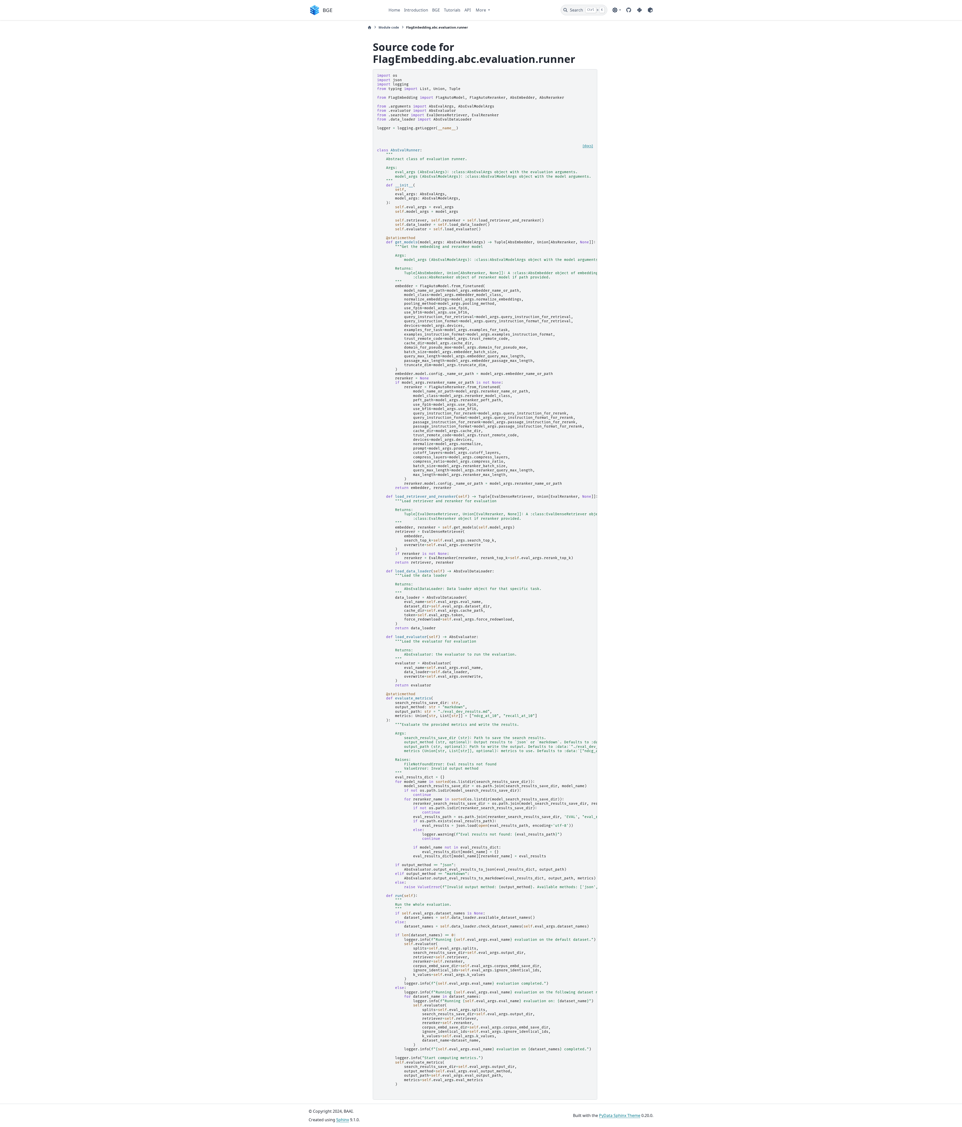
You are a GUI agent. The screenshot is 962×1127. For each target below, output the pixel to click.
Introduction (416, 10)
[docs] (588, 146)
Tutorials (452, 10)
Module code (389, 27)
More (481, 10)
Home (394, 10)
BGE (436, 10)
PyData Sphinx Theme (619, 1115)
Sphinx (342, 1119)
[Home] (370, 27)
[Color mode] (616, 10)
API (467, 10)
